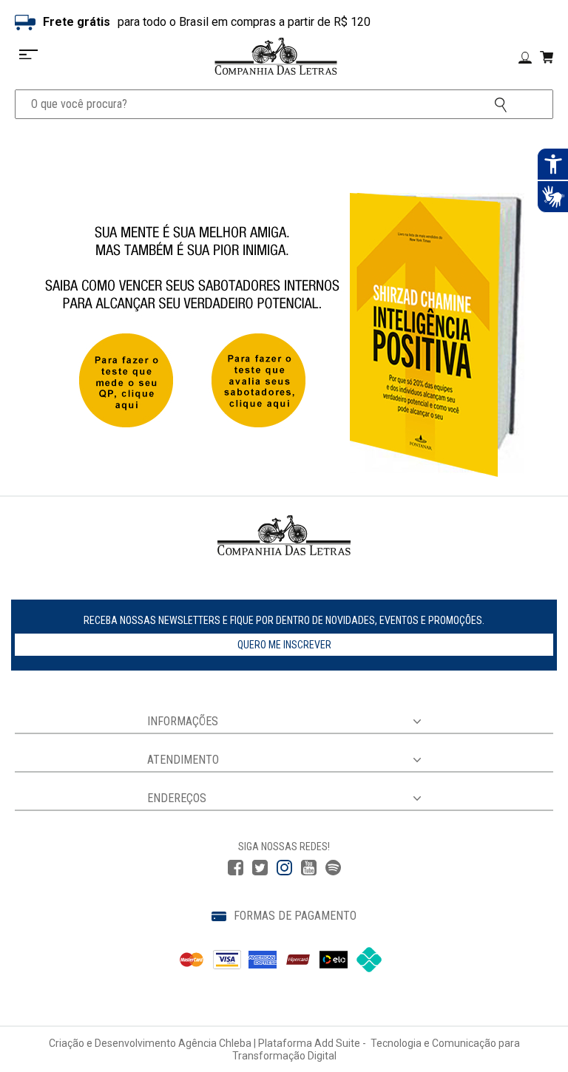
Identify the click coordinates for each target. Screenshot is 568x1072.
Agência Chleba (214, 1043)
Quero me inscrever (284, 645)
